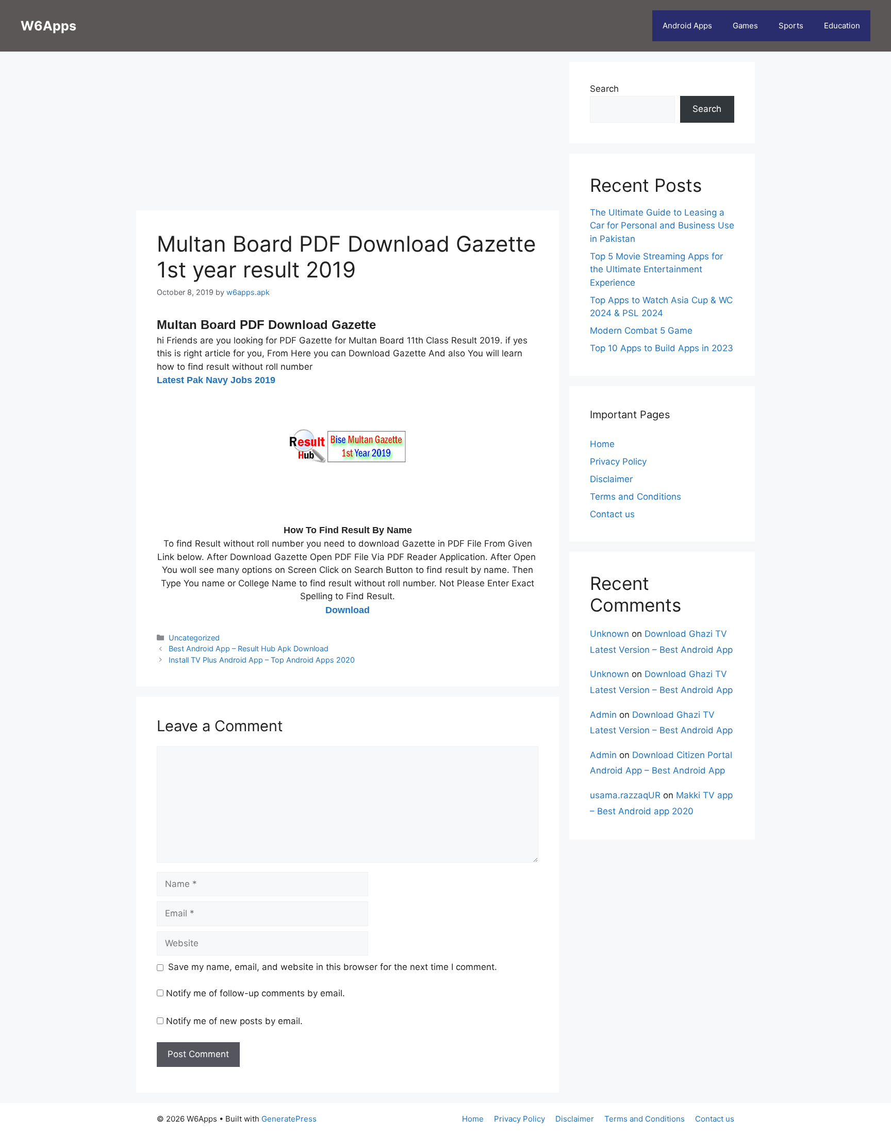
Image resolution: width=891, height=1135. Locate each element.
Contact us (612, 514)
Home (602, 444)
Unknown (609, 634)
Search (604, 89)
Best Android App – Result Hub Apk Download (248, 648)
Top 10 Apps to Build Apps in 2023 (661, 348)
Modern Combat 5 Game (641, 330)
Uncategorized (194, 637)
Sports (791, 25)
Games (745, 25)
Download (347, 610)
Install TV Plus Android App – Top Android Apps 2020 (262, 659)
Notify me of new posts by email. (234, 1021)
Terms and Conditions (635, 496)
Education (842, 25)
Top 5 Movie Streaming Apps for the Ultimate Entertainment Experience (656, 269)
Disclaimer (611, 479)
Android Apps (687, 25)
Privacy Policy (618, 461)
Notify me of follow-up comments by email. (255, 993)
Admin (603, 715)
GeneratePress (289, 1119)
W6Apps (48, 26)
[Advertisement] (347, 134)
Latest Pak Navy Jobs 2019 (216, 380)
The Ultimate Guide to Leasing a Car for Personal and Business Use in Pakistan (662, 225)
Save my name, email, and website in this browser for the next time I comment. (332, 967)
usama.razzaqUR (625, 795)
